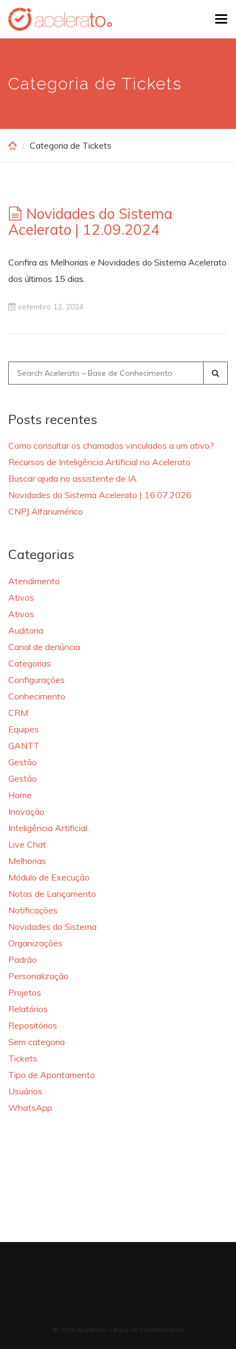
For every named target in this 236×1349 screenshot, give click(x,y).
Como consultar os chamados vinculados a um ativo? (111, 445)
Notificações (33, 910)
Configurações (36, 679)
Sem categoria (36, 1041)
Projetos (24, 992)
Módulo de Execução (48, 877)
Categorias (29, 663)
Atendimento (34, 580)
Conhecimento (36, 696)
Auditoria (25, 630)
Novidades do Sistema (52, 926)
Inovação (26, 811)
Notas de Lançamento (52, 893)
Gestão (22, 762)
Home (20, 794)
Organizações (35, 943)
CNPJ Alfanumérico (45, 511)
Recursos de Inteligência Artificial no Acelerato (99, 461)
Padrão (22, 959)
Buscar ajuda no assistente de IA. (73, 478)
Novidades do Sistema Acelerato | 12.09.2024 (90, 222)
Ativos (21, 597)
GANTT (24, 745)
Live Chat (27, 844)
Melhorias (27, 860)
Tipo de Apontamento (51, 1074)
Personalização (38, 975)
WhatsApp (30, 1107)
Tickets (22, 1058)
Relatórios (28, 1008)
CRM (18, 712)
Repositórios (32, 1025)
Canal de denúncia (44, 646)
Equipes (23, 729)
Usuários (25, 1091)
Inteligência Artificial (47, 827)
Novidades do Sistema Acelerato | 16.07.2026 (100, 494)
